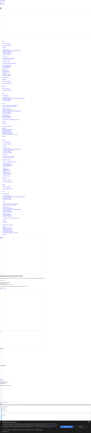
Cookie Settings (54, 426)
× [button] (89, 421)
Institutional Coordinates (7, 133)
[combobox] (88, 421)
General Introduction (7, 43)
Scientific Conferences (7, 117)
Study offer (5, 56)
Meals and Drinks (6, 71)
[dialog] (45, 427)
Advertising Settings (34, 426)
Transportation (6, 70)
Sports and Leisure (6, 74)
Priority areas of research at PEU (9, 106)
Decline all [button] (81, 426)
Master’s (3, 86)
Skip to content (2, 0)
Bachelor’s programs (7, 81)
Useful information (6, 67)
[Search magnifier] (1, 404)
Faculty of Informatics (7, 54)
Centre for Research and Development (10, 105)
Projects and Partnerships (8, 129)
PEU (3, 41)
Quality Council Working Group (9, 63)
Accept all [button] (67, 426)
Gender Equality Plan (7, 116)
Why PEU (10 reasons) (7, 59)
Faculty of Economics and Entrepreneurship (12, 50)
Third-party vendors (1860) (51, 424)
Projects (4, 121)
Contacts (4, 136)
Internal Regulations (7, 65)
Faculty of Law (6, 49)
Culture (4, 73)
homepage (7, 283)
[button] (30, 431)
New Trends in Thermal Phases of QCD (11, 119)
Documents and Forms (7, 131)
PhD (3, 93)
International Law (6, 97)
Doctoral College (6, 115)
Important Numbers (7, 75)
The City (5, 69)
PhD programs (5, 95)
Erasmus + (5, 128)
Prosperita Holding (7, 45)
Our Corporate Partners (7, 66)
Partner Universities (6, 130)
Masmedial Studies (7, 99)
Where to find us (6, 77)
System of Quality (6, 61)
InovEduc (5, 123)
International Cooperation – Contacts (10, 134)
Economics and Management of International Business (14, 98)
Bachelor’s (4, 79)
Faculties (4, 47)
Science (3, 103)
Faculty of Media (6, 52)
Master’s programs (6, 88)
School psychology (7, 100)
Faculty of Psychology (7, 51)
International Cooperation (7, 126)
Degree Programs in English (8, 58)
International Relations (7, 83)
